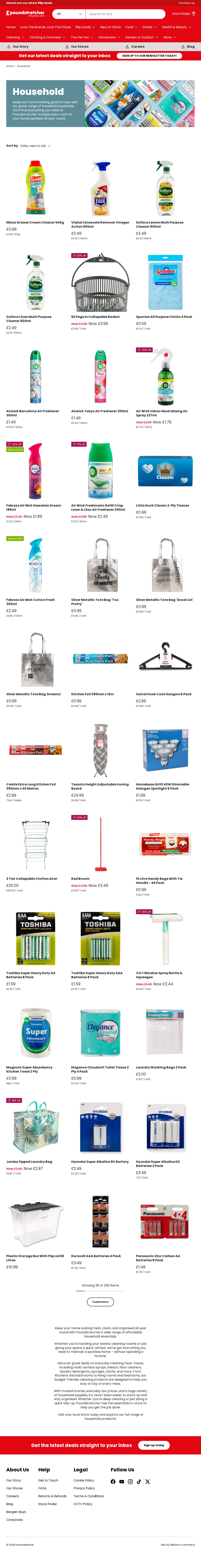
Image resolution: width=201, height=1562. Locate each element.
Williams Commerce (182, 1544)
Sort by (12, 146)
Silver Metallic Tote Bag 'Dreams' (33, 694)
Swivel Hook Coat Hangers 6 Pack (164, 694)
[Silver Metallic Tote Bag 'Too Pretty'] (100, 565)
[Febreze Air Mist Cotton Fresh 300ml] (35, 565)
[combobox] (109, 14)
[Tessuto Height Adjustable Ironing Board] (100, 750)
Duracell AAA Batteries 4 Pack (96, 1256)
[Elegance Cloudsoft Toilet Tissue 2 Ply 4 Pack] (100, 1033)
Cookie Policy (84, 1480)
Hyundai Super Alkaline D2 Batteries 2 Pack (158, 1163)
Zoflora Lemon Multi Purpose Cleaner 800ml (160, 224)
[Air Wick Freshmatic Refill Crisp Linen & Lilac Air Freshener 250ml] (100, 471)
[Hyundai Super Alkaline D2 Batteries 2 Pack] (165, 1127)
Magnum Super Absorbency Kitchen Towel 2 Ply (29, 1069)
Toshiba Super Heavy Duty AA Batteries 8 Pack (30, 975)
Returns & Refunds (52, 1496)
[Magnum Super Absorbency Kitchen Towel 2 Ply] (35, 1033)
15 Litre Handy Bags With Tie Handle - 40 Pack (159, 880)
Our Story (20, 46)
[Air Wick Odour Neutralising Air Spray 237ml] (165, 376)
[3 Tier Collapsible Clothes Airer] (35, 844)
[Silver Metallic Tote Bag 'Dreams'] (35, 659)
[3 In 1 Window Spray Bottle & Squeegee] (165, 938)
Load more (100, 1302)
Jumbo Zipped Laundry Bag (29, 1161)
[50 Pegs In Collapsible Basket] (100, 282)
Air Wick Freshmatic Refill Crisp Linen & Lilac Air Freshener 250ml (98, 507)
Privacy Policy (84, 1488)
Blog (191, 46)
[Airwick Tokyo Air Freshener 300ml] (100, 376)
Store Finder (47, 1504)
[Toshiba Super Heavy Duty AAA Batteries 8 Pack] (100, 938)
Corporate (14, 1519)
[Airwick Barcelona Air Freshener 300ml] (35, 376)
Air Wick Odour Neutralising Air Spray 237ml (162, 413)
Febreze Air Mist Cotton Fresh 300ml (30, 602)
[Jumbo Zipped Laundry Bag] (35, 1127)
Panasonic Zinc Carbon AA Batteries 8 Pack (158, 1258)
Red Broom (80, 878)
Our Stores (80, 46)
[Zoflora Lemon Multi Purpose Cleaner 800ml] (165, 188)
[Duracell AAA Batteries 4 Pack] (100, 1221)
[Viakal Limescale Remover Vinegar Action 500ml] (100, 188)
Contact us (187, 3)
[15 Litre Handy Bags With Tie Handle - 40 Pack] (165, 844)
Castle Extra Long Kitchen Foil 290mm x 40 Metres (31, 786)
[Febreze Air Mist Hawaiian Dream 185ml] (35, 471)
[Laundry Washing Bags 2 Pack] (165, 1033)
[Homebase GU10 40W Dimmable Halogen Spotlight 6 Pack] (165, 750)
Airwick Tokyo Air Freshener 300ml (99, 411)
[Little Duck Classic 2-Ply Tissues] (165, 471)
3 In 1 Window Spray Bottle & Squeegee (159, 975)
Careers (137, 46)
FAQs (42, 1488)
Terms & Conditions (89, 1496)
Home (11, 27)
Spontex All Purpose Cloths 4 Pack (164, 317)
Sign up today (154, 1445)
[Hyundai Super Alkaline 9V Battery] (100, 1127)
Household (23, 66)
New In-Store (110, 27)
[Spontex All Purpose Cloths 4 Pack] (165, 282)
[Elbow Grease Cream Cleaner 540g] (35, 188)
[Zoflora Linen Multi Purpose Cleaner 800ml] (35, 282)
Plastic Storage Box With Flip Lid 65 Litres (35, 1258)
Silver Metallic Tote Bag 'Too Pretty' (95, 602)
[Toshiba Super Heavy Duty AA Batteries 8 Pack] (35, 938)
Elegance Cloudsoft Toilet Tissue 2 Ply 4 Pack (100, 1069)
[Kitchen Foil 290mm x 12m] (100, 659)
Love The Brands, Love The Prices (45, 27)
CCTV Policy (83, 1504)
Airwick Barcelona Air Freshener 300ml (32, 413)
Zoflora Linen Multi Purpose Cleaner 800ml (28, 319)
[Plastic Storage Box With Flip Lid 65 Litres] (35, 1221)
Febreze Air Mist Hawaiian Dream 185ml (33, 507)
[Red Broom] (100, 844)
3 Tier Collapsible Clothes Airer (31, 878)
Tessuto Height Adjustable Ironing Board (100, 786)
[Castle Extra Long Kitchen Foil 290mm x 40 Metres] (35, 750)
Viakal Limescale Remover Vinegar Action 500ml (100, 224)
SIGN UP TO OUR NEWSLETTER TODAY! (149, 56)
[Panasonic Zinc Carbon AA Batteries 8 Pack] (165, 1221)
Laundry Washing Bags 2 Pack (161, 1067)
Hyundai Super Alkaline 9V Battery (100, 1161)
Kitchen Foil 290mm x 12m (92, 694)
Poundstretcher (25, 1544)
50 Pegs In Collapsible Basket (95, 317)
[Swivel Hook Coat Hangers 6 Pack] (165, 659)
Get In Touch (48, 1480)
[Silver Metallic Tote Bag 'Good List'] (165, 565)
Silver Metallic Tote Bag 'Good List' (164, 600)
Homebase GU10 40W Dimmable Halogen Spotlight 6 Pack (162, 786)
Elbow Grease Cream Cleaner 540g (35, 222)
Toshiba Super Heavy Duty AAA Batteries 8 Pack (97, 975)
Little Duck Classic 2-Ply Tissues (162, 505)
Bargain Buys (16, 1512)
